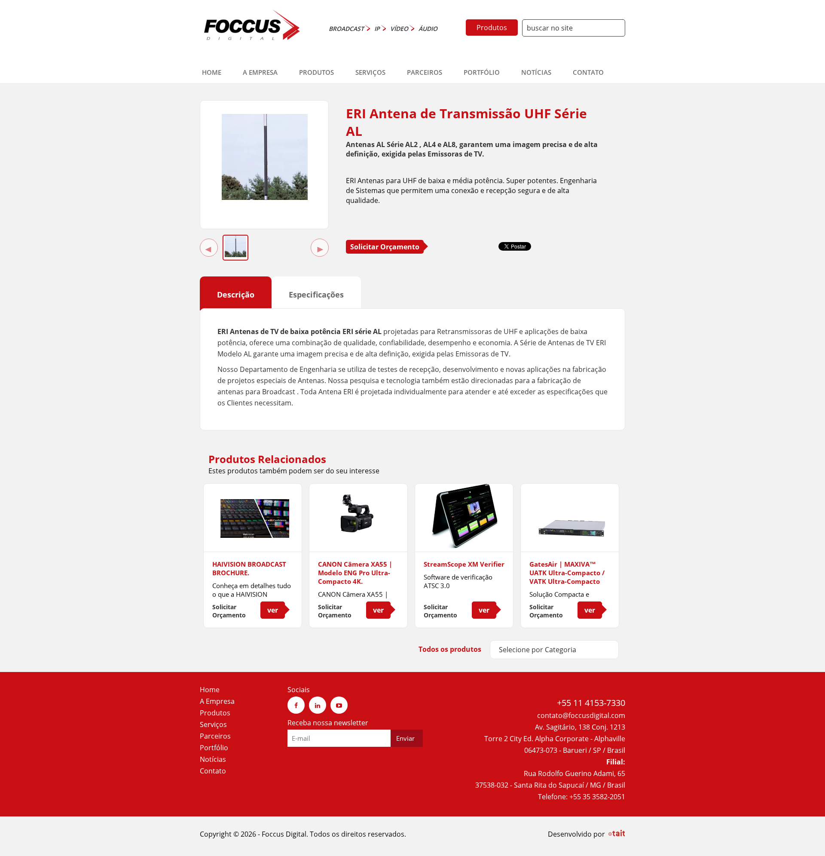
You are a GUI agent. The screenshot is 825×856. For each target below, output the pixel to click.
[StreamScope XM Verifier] (464, 540)
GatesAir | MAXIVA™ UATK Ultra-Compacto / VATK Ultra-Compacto (567, 573)
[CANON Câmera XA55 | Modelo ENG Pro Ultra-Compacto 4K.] (358, 538)
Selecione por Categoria (537, 649)
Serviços (370, 72)
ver (272, 610)
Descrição (235, 294)
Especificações (316, 294)
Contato (588, 72)
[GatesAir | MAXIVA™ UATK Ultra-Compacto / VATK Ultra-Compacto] (570, 535)
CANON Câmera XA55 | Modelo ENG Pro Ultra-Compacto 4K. (355, 573)
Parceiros (424, 72)
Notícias (536, 72)
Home (211, 72)
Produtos (492, 27)
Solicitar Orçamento (384, 247)
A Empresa (260, 72)
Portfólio (482, 72)
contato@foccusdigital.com (581, 715)
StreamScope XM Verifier (464, 564)
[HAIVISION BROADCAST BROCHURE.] (252, 535)
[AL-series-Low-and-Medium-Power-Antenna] (265, 197)
